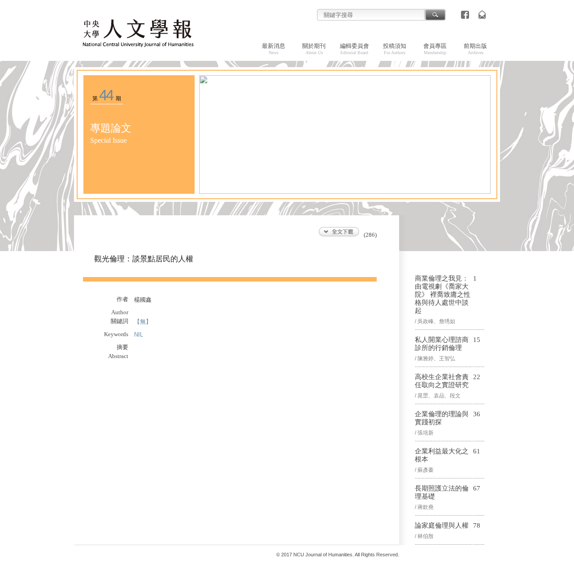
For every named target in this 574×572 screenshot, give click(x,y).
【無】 (143, 321)
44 (106, 95)
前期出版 (475, 49)
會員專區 (435, 49)
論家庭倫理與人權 (442, 525)
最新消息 (273, 49)
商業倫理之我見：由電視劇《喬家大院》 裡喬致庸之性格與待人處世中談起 (442, 294)
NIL (138, 334)
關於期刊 (314, 49)
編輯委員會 (354, 49)
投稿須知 (394, 49)
